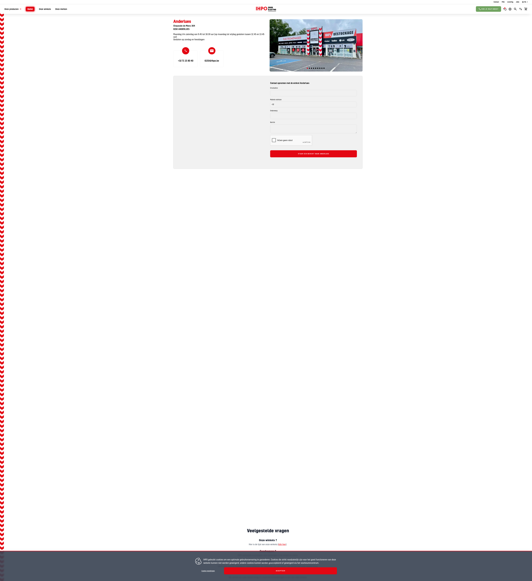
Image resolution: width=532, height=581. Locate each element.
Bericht (272, 122)
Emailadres (274, 88)
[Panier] (526, 9)
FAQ (503, 2)
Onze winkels (45, 9)
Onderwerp (273, 111)
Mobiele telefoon (276, 100)
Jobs (517, 2)
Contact (496, 2)
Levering (510, 2)
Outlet (30, 9)
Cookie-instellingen (208, 571)
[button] (272, 104)
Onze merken (61, 9)
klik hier (282, 544)
